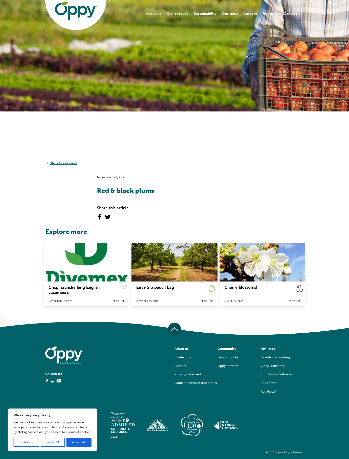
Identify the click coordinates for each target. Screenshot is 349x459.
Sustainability (205, 13)
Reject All (52, 442)
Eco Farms (268, 383)
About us (153, 13)
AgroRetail (268, 391)
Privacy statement (187, 374)
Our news (230, 13)
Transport (270, 13)
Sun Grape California (276, 374)
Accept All (79, 442)
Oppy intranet (228, 366)
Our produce (177, 13)
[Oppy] (76, 11)
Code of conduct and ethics (195, 383)
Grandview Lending (275, 357)
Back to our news (63, 163)
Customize (26, 442)
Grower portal (228, 357)
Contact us (293, 13)
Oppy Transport (272, 366)
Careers (250, 13)
